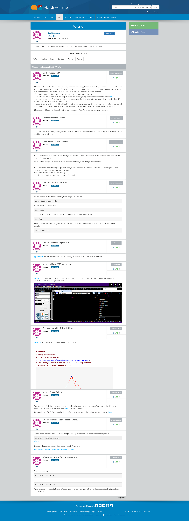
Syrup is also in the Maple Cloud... (57, 242)
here (111, 97)
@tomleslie (38, 342)
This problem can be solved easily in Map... (60, 419)
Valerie (54, 75)
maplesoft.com (98, 515)
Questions (36, 17)
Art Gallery (90, 17)
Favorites (44, 59)
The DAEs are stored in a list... (55, 182)
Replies (79, 59)
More (113, 17)
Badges (99, 17)
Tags (60, 512)
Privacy (115, 515)
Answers (71, 59)
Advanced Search (153, 12)
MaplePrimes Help (136, 512)
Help (151, 4)
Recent (106, 17)
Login (133, 4)
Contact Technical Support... (55, 117)
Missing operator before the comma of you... (61, 457)
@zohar (36, 278)
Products (52, 17)
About (156, 4)
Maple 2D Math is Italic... (53, 392)
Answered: (47, 76)
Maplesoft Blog (79, 17)
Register (139, 4)
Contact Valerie (109, 33)
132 (57, 75)
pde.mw (36, 441)
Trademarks (121, 515)
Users (59, 17)
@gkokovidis (38, 257)
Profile (35, 59)
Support (146, 4)
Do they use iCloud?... (52, 73)
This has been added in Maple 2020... (58, 328)
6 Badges (52, 35)
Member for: (52, 38)
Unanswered (68, 17)
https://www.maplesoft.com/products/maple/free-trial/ (54, 449)
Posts (44, 17)
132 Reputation (54, 33)
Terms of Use (108, 515)
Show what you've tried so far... (56, 141)
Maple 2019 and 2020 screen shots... (58, 264)
